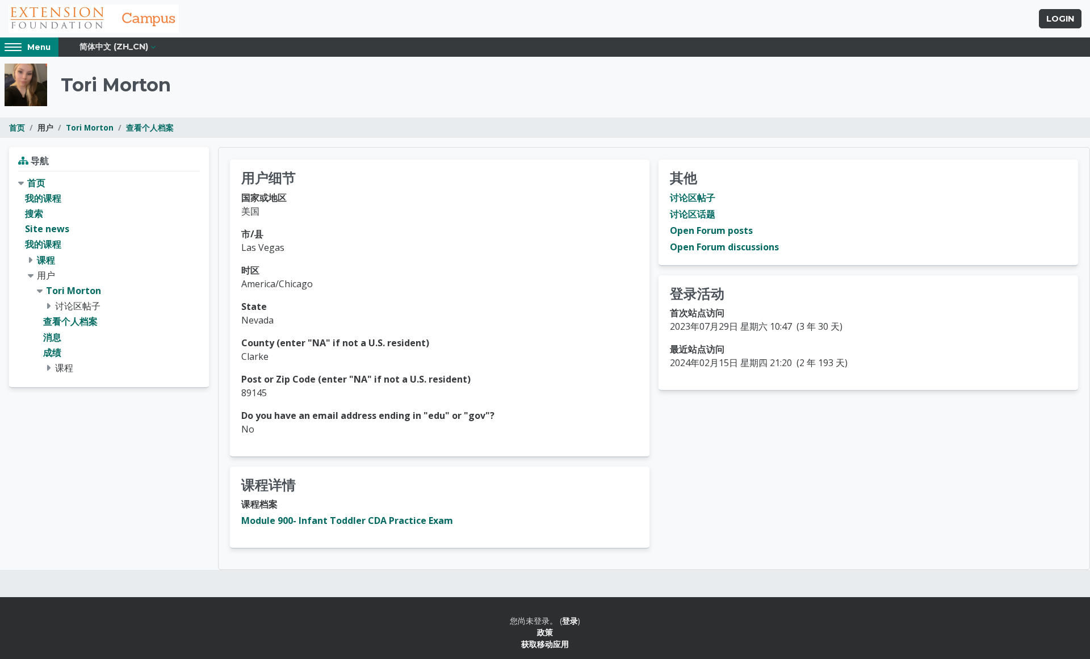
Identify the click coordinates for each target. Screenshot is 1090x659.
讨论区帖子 (692, 197)
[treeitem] (109, 275)
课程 (46, 260)
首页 (17, 127)
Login (1060, 19)
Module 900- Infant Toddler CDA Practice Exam (347, 520)
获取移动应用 (545, 644)
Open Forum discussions (724, 247)
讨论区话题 (692, 214)
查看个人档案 (150, 127)
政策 (545, 632)
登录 (570, 620)
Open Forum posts (711, 230)
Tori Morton (90, 127)
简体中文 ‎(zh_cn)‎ (113, 46)
